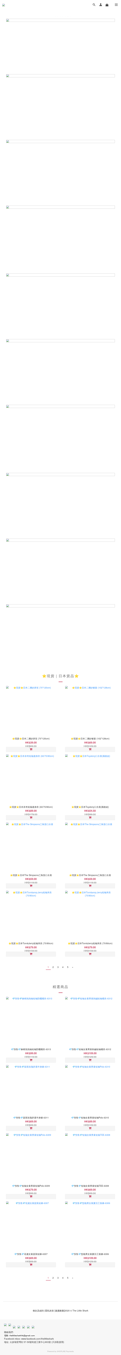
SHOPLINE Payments (65, 1351)
